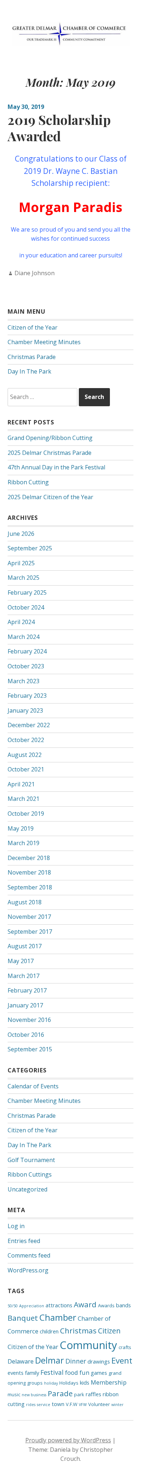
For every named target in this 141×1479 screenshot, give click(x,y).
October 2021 (26, 769)
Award (85, 1304)
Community (88, 1345)
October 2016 (26, 1035)
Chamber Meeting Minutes (44, 342)
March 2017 (23, 976)
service (43, 1404)
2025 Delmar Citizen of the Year (50, 497)
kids (84, 1382)
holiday (51, 1383)
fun (84, 1372)
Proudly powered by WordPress (68, 1440)
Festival (52, 1372)
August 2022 (25, 755)
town (58, 1403)
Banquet (23, 1318)
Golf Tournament (31, 1160)
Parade (60, 1393)
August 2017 (25, 946)
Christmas (78, 1330)
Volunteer (99, 1404)
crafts (125, 1347)
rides (30, 1404)
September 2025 (30, 548)
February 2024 (27, 651)
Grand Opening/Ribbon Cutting (50, 438)
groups (35, 1383)
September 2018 (30, 887)
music (14, 1394)
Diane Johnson (34, 273)
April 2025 (21, 563)
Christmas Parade (32, 357)
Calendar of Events (33, 1086)
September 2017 (30, 932)
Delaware (21, 1361)
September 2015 (30, 1049)
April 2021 (21, 784)
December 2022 (29, 725)
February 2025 (27, 592)
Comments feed (29, 1255)
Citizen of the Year (32, 327)
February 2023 (27, 696)
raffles (93, 1394)
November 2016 (29, 1020)
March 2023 (23, 681)
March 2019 (23, 843)
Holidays (68, 1383)
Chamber (57, 1317)
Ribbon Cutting (28, 482)
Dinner (75, 1361)
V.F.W (71, 1404)
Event (121, 1360)
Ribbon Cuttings (30, 1174)
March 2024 (23, 637)
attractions (59, 1305)
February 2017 (27, 990)
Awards (106, 1305)
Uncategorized (27, 1189)
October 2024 (26, 607)
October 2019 (26, 814)
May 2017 (21, 961)
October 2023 (26, 666)
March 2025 (23, 578)
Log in (16, 1226)
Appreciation (31, 1305)
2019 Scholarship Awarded (59, 127)
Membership (109, 1382)
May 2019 (21, 828)
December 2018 (29, 858)
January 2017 (25, 1005)
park (79, 1394)
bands (123, 1305)
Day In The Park (29, 371)
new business (34, 1394)
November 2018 (29, 872)
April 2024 (21, 622)
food (71, 1372)
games (99, 1372)
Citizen (109, 1331)
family (32, 1372)
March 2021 (23, 799)
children (49, 1331)
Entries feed (24, 1241)
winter (117, 1404)
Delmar (49, 1360)
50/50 (13, 1305)
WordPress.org (28, 1270)
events (16, 1372)
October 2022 (26, 740)
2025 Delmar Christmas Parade (49, 453)
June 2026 (21, 534)
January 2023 (25, 710)
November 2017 (29, 917)
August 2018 (25, 902)
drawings (98, 1361)
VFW (83, 1404)
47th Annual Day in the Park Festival (56, 467)
